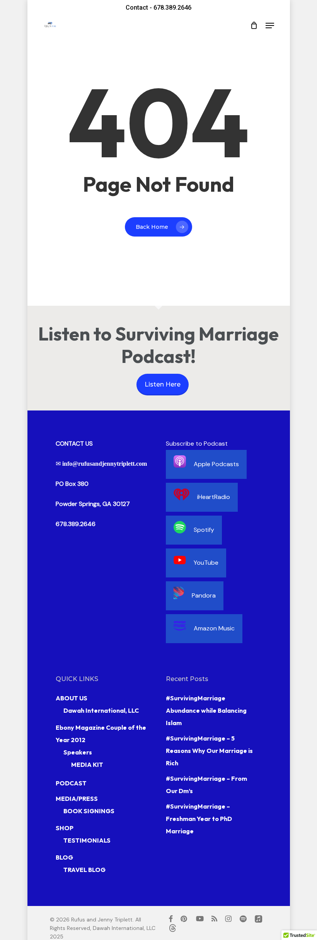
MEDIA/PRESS (77, 798)
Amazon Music (214, 628)
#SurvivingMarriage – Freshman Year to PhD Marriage (199, 818)
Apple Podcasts (216, 464)
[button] (270, 25)
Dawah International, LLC (101, 710)
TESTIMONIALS (87, 840)
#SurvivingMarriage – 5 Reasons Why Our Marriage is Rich (209, 750)
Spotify (204, 530)
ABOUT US (71, 698)
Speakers (77, 752)
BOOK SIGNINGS (88, 811)
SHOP (64, 828)
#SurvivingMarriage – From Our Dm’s (206, 785)
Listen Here (163, 384)
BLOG (64, 857)
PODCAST (71, 783)
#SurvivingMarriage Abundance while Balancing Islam (206, 710)
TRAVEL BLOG (84, 870)
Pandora (204, 595)
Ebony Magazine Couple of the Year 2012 (101, 734)
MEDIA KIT (87, 764)
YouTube (206, 563)
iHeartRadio (213, 497)
